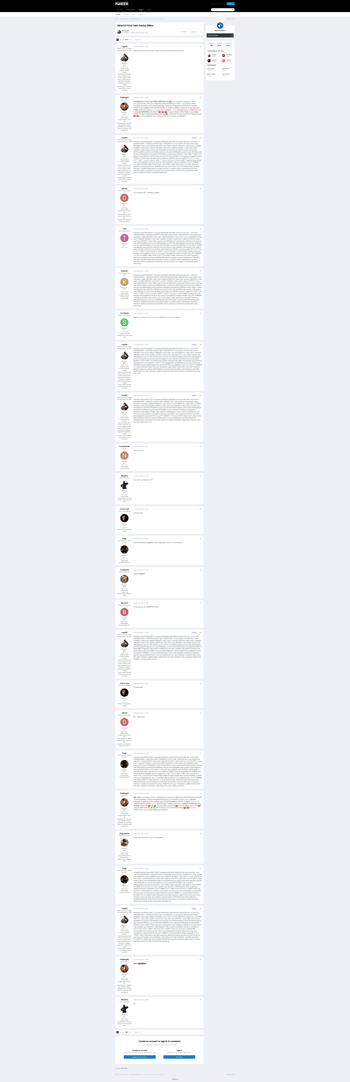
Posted (141, 46)
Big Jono (124, 603)
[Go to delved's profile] (124, 198)
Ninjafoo (124, 476)
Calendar (126, 14)
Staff (133, 14)
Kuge (124, 538)
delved (124, 189)
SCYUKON (124, 313)
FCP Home (120, 9)
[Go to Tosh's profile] (124, 238)
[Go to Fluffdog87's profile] (124, 107)
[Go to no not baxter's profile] (124, 455)
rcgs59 (126, 30)
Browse (141, 9)
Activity (149, 9)
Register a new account (139, 1057)
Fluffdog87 (124, 97)
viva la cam (124, 509)
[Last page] (131, 40)
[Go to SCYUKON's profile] (124, 322)
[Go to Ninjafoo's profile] (124, 485)
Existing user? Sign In (217, 3)
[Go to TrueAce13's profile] (124, 579)
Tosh (124, 229)
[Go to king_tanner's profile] (124, 843)
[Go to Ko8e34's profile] (124, 282)
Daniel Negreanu (131, 9)
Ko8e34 (124, 271)
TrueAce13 (124, 570)
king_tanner (124, 833)
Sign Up (231, 3)
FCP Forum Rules (213, 35)
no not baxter (124, 446)
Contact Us (175, 1079)
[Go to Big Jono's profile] (124, 612)
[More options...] (200, 47)
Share (185, 31)
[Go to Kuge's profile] (124, 549)
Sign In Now (179, 1057)
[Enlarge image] (170, 101)
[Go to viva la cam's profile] (124, 518)
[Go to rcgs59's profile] (119, 32)
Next (127, 39)
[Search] (233, 9)
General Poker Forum (141, 32)
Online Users (141, 14)
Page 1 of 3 (138, 39)
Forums (118, 14)
